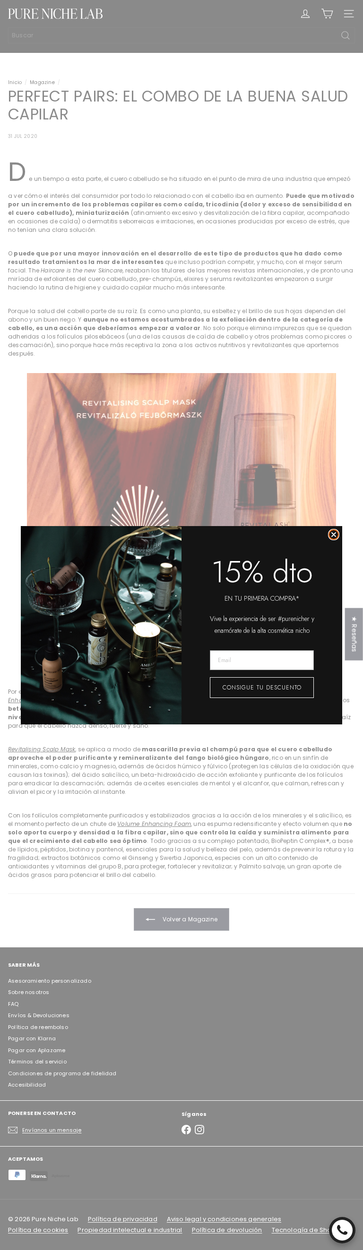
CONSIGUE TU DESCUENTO (262, 687)
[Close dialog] (333, 534)
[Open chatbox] (342, 1230)
